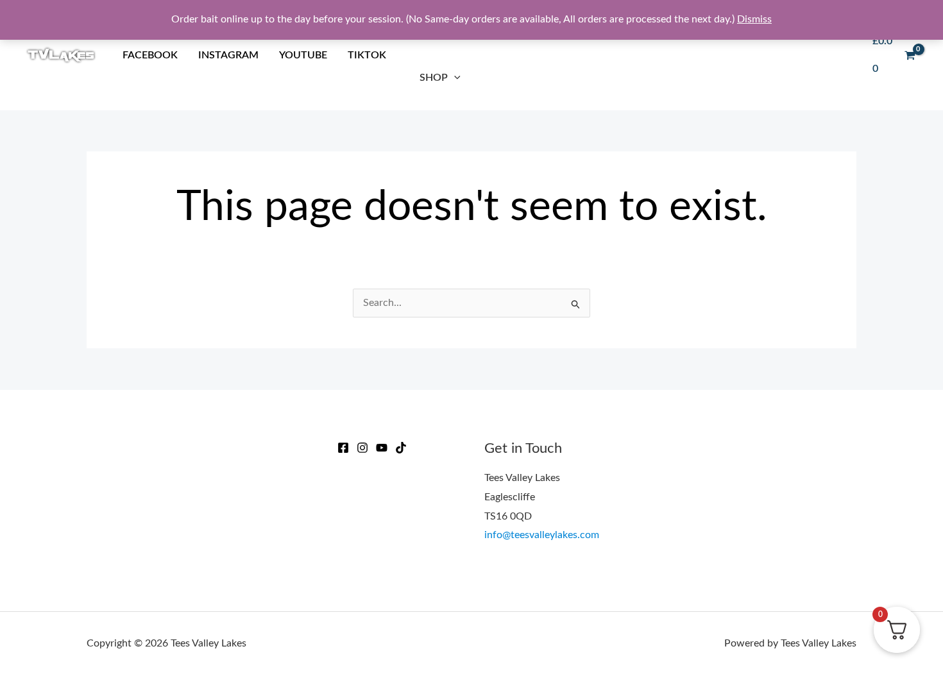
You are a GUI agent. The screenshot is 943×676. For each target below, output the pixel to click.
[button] (454, 77)
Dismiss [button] (754, 19)
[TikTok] (401, 447)
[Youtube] (381, 447)
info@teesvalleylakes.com (541, 535)
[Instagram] (362, 447)
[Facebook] (343, 447)
